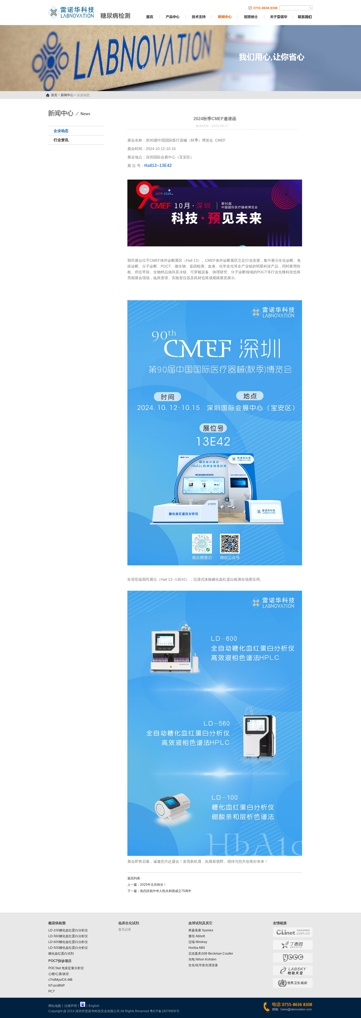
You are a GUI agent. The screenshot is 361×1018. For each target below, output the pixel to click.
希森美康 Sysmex (200, 930)
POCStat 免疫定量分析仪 (66, 968)
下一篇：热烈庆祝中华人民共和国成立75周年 (159, 891)
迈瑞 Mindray (197, 942)
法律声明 (70, 1006)
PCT (51, 991)
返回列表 (133, 878)
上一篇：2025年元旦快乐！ (146, 884)
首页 (54, 95)
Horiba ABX (196, 948)
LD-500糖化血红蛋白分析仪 (68, 948)
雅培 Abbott (196, 936)
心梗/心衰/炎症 (58, 974)
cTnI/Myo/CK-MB (60, 980)
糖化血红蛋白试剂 (61, 953)
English (94, 1006)
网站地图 (54, 1006)
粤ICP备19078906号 (164, 1011)
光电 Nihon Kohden (202, 959)
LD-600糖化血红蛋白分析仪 (68, 942)
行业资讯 (61, 140)
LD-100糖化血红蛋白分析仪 (68, 930)
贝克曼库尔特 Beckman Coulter (210, 953)
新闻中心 (67, 95)
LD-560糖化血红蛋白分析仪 (68, 936)
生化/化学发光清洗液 (203, 965)
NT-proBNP (56, 985)
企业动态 (61, 131)
